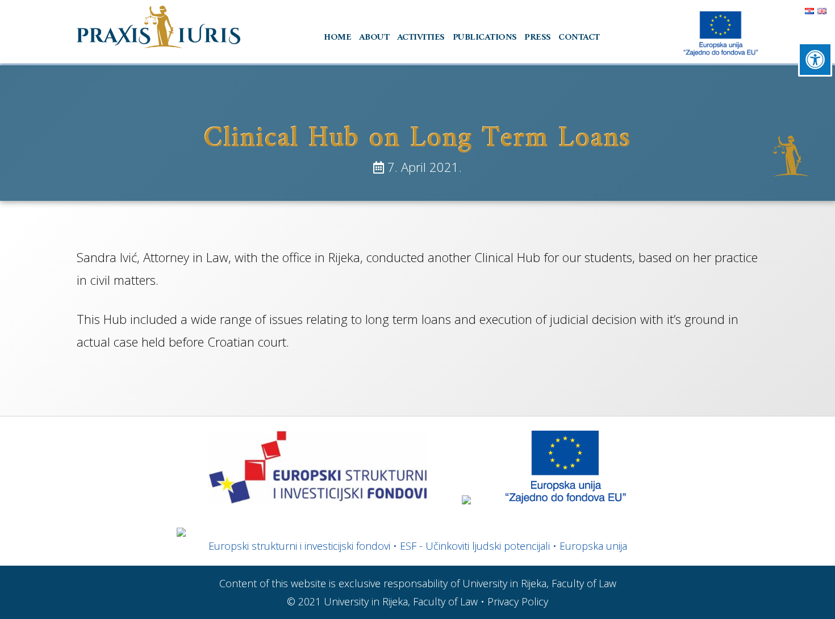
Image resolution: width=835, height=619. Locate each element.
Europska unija (593, 546)
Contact (579, 37)
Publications (485, 37)
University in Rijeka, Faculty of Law (401, 601)
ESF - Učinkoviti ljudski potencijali (475, 546)
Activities (421, 37)
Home (337, 37)
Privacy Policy (517, 601)
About (374, 37)
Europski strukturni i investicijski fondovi (299, 546)
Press (537, 37)
